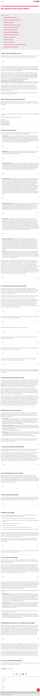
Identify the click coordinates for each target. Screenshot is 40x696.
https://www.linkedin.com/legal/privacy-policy (19, 79)
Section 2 (10, 398)
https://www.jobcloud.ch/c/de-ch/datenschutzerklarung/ (11, 80)
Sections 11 (35, 369)
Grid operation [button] (3, 678)
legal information (9, 694)
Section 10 (23, 289)
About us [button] (2, 683)
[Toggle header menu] (1, 1)
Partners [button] (2, 689)
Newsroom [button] (3, 687)
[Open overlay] (38, 689)
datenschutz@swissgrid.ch (6, 124)
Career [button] (2, 685)
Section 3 (14, 260)
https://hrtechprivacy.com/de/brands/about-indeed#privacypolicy (13, 81)
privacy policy (3, 694)
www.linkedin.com (20, 69)
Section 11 (33, 140)
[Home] (36, 1)
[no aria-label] (14, 674)
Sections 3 (13, 626)
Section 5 (22, 646)
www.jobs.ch (27, 69)
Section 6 (8, 449)
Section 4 (9, 415)
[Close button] (4, 1)
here (11, 652)
